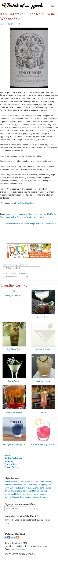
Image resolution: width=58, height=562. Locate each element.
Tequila (48, 482)
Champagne (25, 497)
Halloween (17, 485)
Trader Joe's (22, 217)
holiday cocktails (11, 494)
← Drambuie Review (9, 223)
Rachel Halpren (6, 24)
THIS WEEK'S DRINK (29, 482)
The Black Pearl (14, 349)
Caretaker (32, 214)
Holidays (14, 482)
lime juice (42, 485)
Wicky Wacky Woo (13, 295)
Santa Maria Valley (8, 217)
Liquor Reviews (24, 488)
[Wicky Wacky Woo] (14, 292)
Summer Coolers (11, 497)
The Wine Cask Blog (25, 203)
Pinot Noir (42, 214)
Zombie (43, 412)
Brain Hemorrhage (14, 412)
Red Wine (51, 214)
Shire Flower (13, 381)
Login (7, 455)
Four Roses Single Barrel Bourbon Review (37, 223)
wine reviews (39, 217)
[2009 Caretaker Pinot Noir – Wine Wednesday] (29, 58)
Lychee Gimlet (42, 317)
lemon (7, 491)
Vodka (7, 482)
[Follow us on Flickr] (14, 538)
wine (31, 217)
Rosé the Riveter (43, 381)
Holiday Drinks (26, 494)
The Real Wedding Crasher (43, 444)
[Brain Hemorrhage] (14, 409)
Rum (42, 482)
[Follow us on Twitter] (5, 538)
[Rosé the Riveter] (43, 378)
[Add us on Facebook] (8, 538)
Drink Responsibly (18, 549)
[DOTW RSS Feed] (17, 538)
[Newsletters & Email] (11, 538)
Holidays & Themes (40, 497)
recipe (25, 491)
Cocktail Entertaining (38, 491)
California (10, 214)
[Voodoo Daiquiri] (43, 346)
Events (36, 488)
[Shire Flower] (14, 378)
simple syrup (45, 488)
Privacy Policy (11, 467)
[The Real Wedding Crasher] (43, 441)
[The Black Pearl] (14, 346)
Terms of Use (10, 464)
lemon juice (32, 485)
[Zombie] (43, 409)
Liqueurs (13, 488)
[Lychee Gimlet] (43, 314)
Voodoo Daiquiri (43, 349)
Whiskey (8, 485)
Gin (24, 485)
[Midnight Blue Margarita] (14, 441)
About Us (8, 461)
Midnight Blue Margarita (14, 444)
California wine (21, 214)
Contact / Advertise (13, 458)
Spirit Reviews (40, 494)
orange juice (16, 491)
